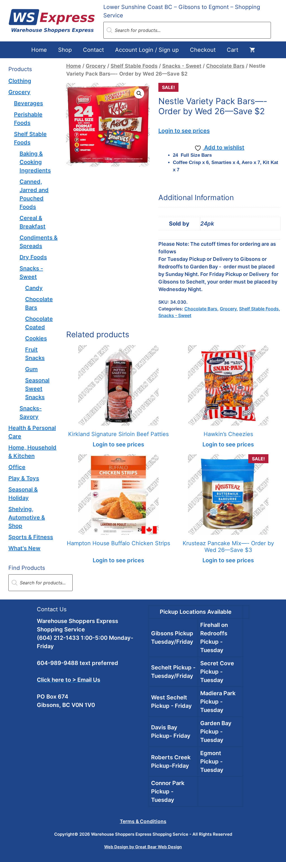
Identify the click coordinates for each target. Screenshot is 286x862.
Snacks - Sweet (181, 66)
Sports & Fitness (30, 537)
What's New (24, 548)
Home (39, 49)
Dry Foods (33, 257)
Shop (65, 49)
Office (16, 467)
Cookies (36, 338)
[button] (139, 93)
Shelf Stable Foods (134, 66)
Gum (31, 369)
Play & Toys (23, 478)
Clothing (19, 81)
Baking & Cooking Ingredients (35, 162)
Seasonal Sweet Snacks (37, 388)
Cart (232, 49)
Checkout (203, 49)
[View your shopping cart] (252, 49)
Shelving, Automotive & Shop (26, 517)
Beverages (28, 103)
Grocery (96, 66)
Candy (34, 288)
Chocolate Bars (225, 66)
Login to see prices (184, 130)
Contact (93, 49)
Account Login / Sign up (147, 49)
